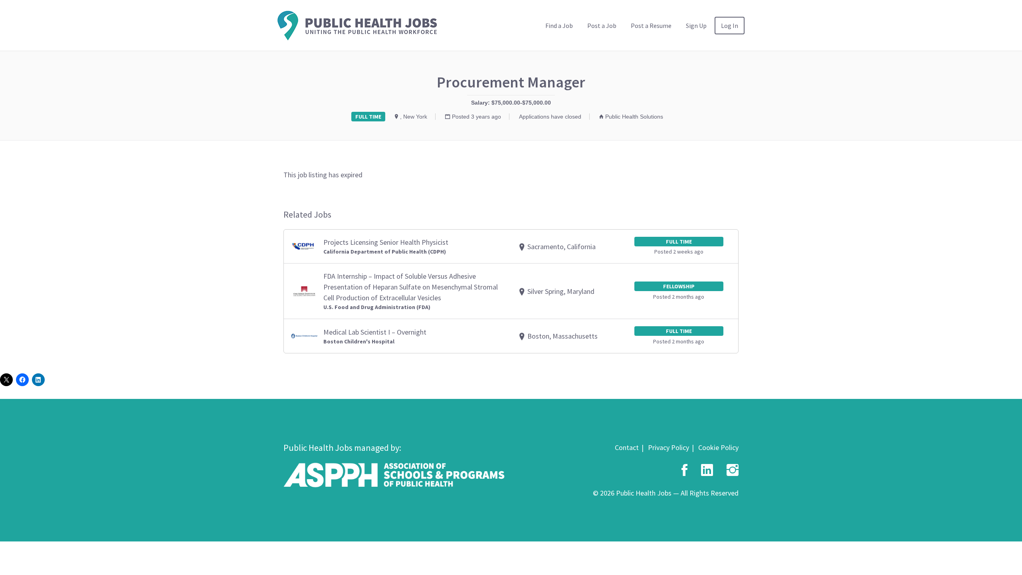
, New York (413, 116)
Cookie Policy (718, 447)
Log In (729, 26)
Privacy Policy (668, 447)
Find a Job (559, 26)
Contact (627, 447)
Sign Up (696, 26)
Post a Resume (651, 26)
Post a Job (601, 26)
